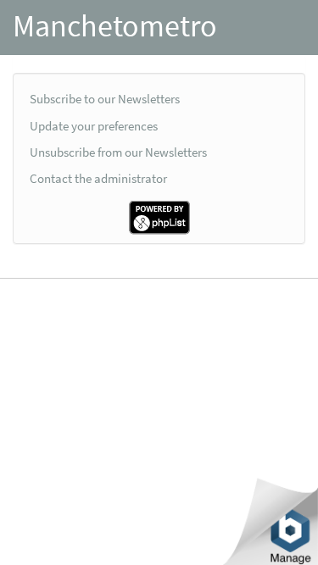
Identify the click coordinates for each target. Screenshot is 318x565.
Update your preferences (94, 126)
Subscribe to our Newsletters (105, 99)
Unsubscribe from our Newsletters (118, 152)
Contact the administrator (98, 178)
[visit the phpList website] (159, 216)
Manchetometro (115, 26)
